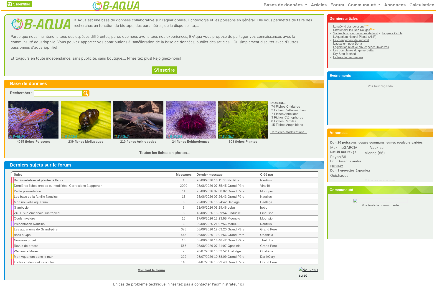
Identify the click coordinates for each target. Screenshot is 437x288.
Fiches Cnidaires (285, 106)
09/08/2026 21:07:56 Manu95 (218, 224)
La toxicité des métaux (348, 57)
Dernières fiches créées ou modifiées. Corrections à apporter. (58, 185)
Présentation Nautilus (29, 224)
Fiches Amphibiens (287, 124)
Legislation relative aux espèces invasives (361, 47)
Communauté (341, 190)
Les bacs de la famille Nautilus (36, 196)
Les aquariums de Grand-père (36, 229)
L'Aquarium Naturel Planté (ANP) (354, 36)
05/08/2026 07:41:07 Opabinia (219, 246)
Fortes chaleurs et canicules (34, 262)
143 (183, 262)
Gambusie (21, 207)
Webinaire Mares (26, 251)
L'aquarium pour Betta (347, 43)
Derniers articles (344, 18)
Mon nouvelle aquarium (31, 202)
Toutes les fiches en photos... (164, 153)
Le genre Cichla (392, 33)
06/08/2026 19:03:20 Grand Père (220, 229)
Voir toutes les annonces (380, 180)
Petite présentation (27, 191)
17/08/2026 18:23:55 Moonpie (218, 218)
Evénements (340, 76)
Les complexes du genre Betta (353, 50)
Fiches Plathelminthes (288, 110)
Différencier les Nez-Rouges (351, 30)
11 (183, 191)
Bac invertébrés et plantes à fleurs (38, 180)
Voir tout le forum (151, 270)
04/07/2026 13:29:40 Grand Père (220, 262)
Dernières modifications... (288, 132)
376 (183, 229)
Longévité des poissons (348, 26)
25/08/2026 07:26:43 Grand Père (220, 196)
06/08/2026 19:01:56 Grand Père (220, 235)
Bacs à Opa (22, 235)
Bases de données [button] (284, 5)
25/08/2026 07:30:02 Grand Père (220, 191)
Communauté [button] (362, 5)
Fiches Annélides (284, 114)
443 (183, 235)
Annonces (395, 5)
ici (242, 284)
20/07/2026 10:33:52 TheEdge (219, 251)
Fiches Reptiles (283, 121)
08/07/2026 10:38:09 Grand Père (220, 256)
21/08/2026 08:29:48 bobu (216, 207)
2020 (183, 185)
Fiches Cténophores (287, 117)
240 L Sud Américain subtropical (37, 213)
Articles (319, 5)
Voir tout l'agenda (380, 86)
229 (183, 256)
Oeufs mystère (24, 218)
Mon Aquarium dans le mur (33, 256)
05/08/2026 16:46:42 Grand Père (220, 240)
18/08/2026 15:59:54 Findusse (219, 213)
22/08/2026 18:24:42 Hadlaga (218, 202)
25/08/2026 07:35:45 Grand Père (220, 185)
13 (183, 196)
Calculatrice (421, 5)
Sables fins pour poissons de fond (355, 33)
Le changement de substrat (351, 40)
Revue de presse (26, 246)
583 (183, 246)
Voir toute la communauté (380, 205)
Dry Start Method (344, 54)
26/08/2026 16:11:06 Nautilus (218, 180)
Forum (337, 5)
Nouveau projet (25, 240)
